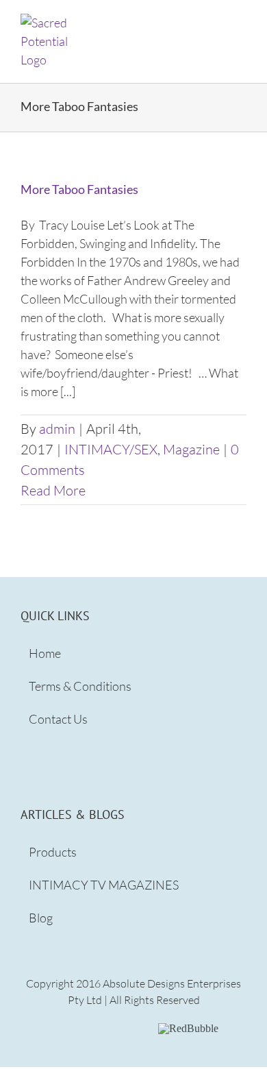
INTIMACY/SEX (110, 449)
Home (45, 653)
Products (53, 851)
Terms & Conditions (80, 686)
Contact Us (58, 718)
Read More (53, 490)
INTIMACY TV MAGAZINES (104, 884)
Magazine (191, 449)
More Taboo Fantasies (79, 189)
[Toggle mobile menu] (241, 21)
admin (57, 428)
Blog (41, 917)
